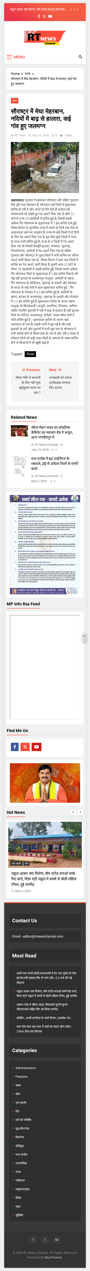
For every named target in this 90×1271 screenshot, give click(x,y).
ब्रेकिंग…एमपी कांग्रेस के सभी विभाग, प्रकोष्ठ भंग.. (44, 1018)
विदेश (18, 1198)
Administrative (25, 1068)
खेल (17, 1094)
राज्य (14, 100)
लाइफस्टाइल (22, 1189)
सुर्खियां (19, 1215)
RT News (20, 135)
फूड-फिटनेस (22, 1129)
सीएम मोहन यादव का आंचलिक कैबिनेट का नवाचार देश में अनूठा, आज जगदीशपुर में (52, 432)
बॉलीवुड (19, 1146)
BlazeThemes (53, 1257)
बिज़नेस (19, 1137)
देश (26, 863)
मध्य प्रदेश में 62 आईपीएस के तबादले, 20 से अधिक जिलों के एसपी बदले (54, 464)
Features (21, 1076)
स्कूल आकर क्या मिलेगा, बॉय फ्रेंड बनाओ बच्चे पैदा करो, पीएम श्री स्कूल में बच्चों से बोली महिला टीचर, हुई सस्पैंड (37, 9)
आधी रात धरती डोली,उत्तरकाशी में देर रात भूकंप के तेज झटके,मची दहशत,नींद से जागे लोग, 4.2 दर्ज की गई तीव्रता (46, 978)
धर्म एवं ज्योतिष (23, 1120)
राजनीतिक (21, 1163)
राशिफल (20, 1180)
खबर (18, 1085)
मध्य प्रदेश (21, 1154)
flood (30, 354)
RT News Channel (46, 444)
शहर (18, 1206)
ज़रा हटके (16, 863)
